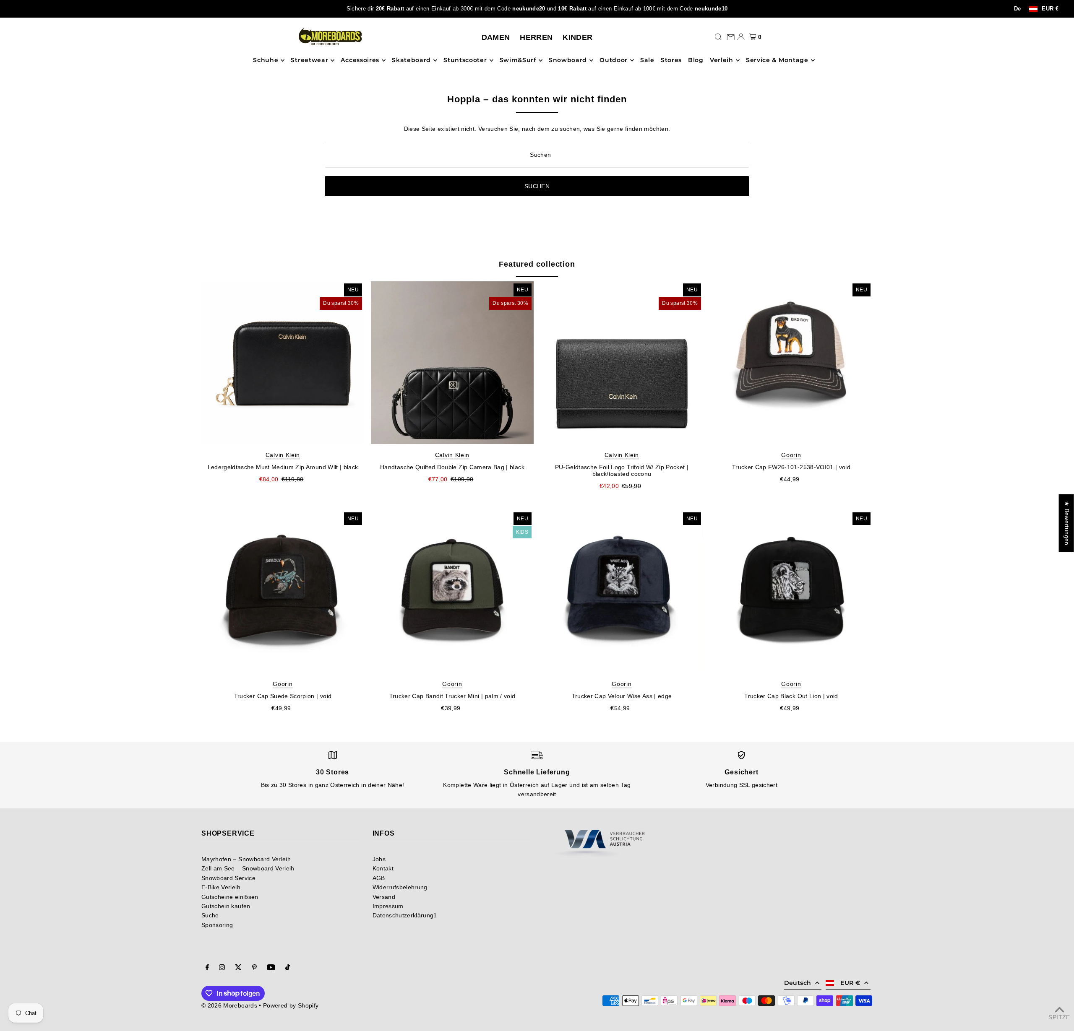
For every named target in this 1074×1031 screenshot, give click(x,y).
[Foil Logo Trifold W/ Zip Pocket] (621, 362)
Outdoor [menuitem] (614, 60)
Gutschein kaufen (225, 906)
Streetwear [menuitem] (309, 60)
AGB (379, 878)
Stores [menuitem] (671, 60)
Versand (384, 896)
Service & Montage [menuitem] (777, 60)
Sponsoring (217, 925)
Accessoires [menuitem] (360, 60)
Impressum (388, 906)
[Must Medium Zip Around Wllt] (282, 362)
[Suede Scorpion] (282, 591)
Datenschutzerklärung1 (405, 915)
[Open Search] (718, 37)
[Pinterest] (254, 968)
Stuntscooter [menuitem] (465, 60)
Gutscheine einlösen (229, 896)
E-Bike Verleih (220, 887)
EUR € (1050, 9)
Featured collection (537, 264)
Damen (496, 37)
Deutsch (797, 983)
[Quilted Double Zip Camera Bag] (452, 362)
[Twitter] (238, 968)
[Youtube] (271, 968)
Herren (536, 37)
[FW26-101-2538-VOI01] (791, 362)
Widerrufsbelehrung (400, 887)
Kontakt (383, 868)
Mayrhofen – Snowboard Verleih (246, 859)
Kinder (577, 37)
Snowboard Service (228, 878)
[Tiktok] (287, 968)
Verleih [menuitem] (721, 60)
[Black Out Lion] (791, 591)
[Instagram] (222, 968)
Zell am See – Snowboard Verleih (248, 868)
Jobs (379, 859)
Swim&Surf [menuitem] (518, 60)
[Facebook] (207, 968)
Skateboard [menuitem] (411, 60)
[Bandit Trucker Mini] (452, 591)
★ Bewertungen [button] (1067, 523)
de (1017, 9)
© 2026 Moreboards (229, 1005)
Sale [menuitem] (647, 60)
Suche (210, 915)
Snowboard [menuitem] (568, 60)
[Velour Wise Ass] (621, 591)
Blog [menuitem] (696, 60)
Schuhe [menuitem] (265, 60)
